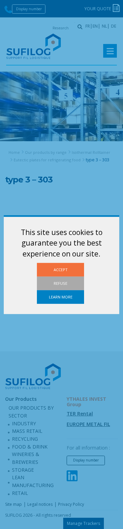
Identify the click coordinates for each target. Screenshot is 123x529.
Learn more (60, 296)
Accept (61, 269)
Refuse (60, 282)
